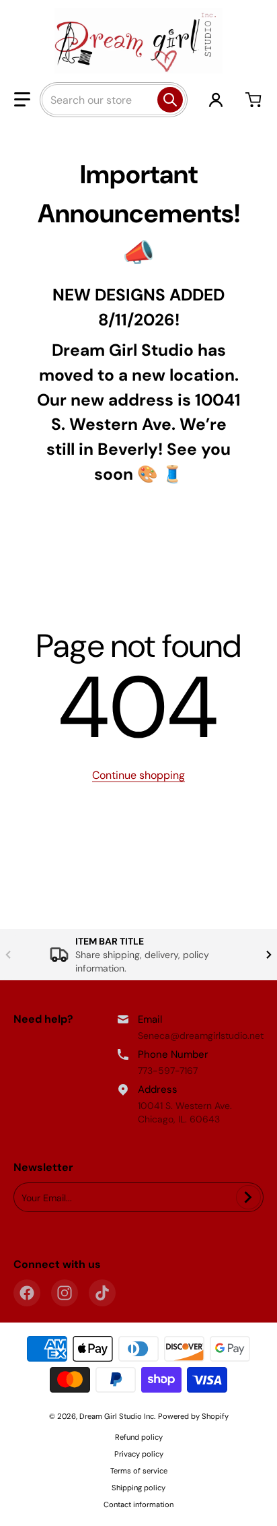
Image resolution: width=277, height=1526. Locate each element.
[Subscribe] (248, 1197)
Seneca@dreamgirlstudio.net (201, 1035)
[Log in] (216, 100)
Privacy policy (138, 1454)
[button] (22, 99)
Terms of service (138, 1470)
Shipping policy (138, 1487)
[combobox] (114, 99)
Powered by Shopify (193, 1416)
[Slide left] (8, 954)
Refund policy (139, 1437)
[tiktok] (102, 1292)
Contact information (138, 1504)
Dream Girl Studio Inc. (117, 1416)
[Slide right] (269, 954)
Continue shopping (138, 775)
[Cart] (255, 100)
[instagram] (64, 1292)
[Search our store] (170, 100)
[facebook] (26, 1292)
